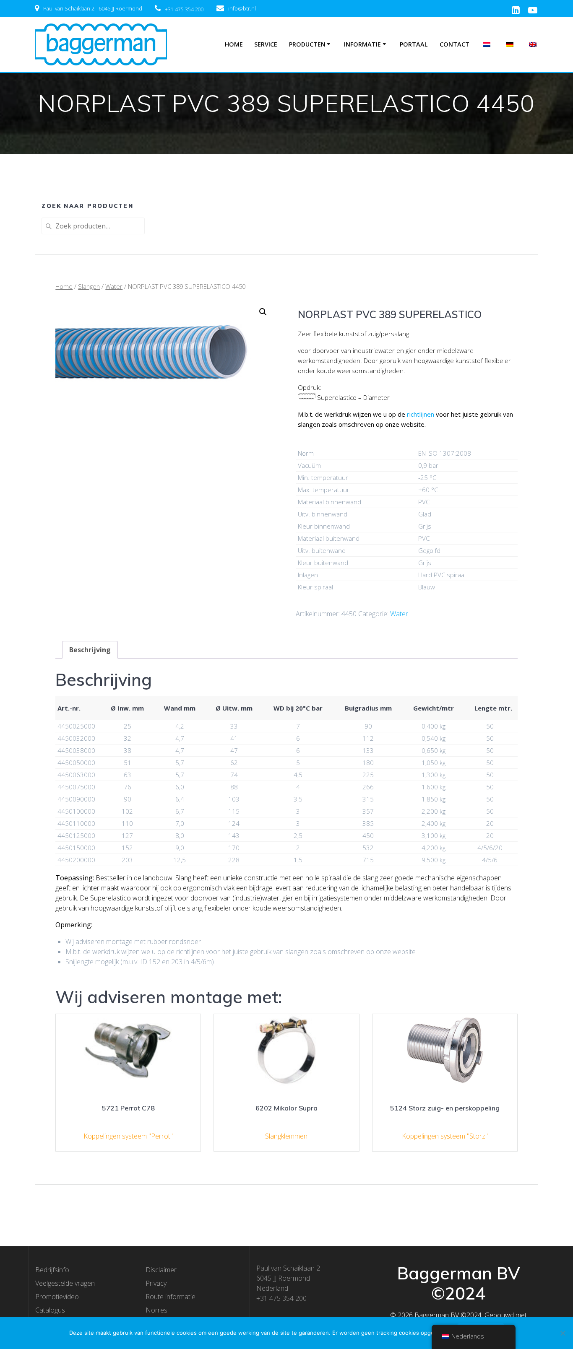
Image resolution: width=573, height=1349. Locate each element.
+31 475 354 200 (184, 9)
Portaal (414, 44)
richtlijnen (420, 414)
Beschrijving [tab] (90, 649)
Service (265, 44)
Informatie (362, 44)
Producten (307, 44)
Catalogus (50, 1310)
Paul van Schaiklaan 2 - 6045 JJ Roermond (92, 8)
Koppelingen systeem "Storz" (445, 1136)
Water (113, 286)
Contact (454, 44)
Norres (156, 1310)
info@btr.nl (242, 8)
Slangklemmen (286, 1136)
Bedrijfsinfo (52, 1269)
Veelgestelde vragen (65, 1283)
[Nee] (562, 1333)
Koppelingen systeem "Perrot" (128, 1136)
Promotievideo (57, 1296)
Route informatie (170, 1296)
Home (234, 44)
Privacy (156, 1283)
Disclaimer (161, 1269)
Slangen (89, 286)
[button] (263, 311)
